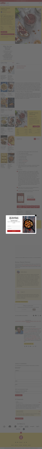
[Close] (36, 215)
